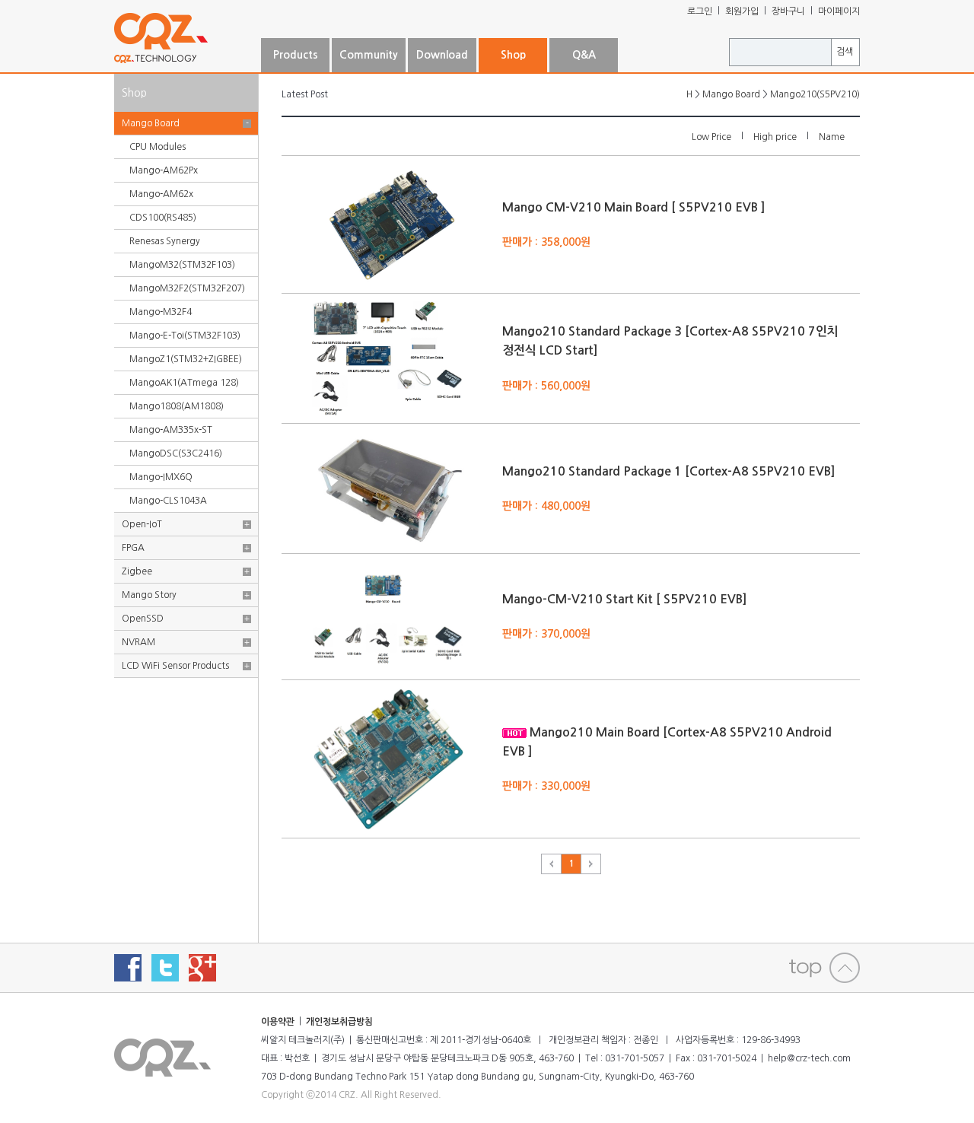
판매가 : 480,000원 (546, 506)
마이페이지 (839, 11)
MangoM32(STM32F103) (182, 264)
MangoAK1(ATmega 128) (184, 382)
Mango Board (151, 123)
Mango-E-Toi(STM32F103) (184, 335)
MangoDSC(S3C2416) (175, 453)
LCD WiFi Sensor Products (175, 665)
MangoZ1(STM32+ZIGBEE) (185, 359)
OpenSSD (143, 618)
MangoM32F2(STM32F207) (187, 288)
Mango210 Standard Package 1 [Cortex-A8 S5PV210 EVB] (669, 471)
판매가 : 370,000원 (546, 633)
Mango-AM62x (161, 194)
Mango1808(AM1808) (176, 406)
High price (775, 137)
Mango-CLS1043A (168, 500)
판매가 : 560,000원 (546, 385)
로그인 (699, 11)
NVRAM (138, 642)
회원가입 (742, 11)
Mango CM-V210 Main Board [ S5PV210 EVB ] (634, 207)
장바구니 (788, 11)
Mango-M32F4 (160, 312)
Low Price (711, 137)
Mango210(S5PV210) (815, 94)
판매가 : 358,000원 (546, 241)
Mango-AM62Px (163, 170)
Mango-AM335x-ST (170, 429)
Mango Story (149, 595)
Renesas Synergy (164, 241)
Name (832, 137)
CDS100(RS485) (162, 217)
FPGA (133, 547)
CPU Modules (157, 146)
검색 (844, 51)
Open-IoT (142, 524)
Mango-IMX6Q (161, 477)
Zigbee (137, 571)
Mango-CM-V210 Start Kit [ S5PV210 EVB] (624, 599)
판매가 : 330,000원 (546, 786)
